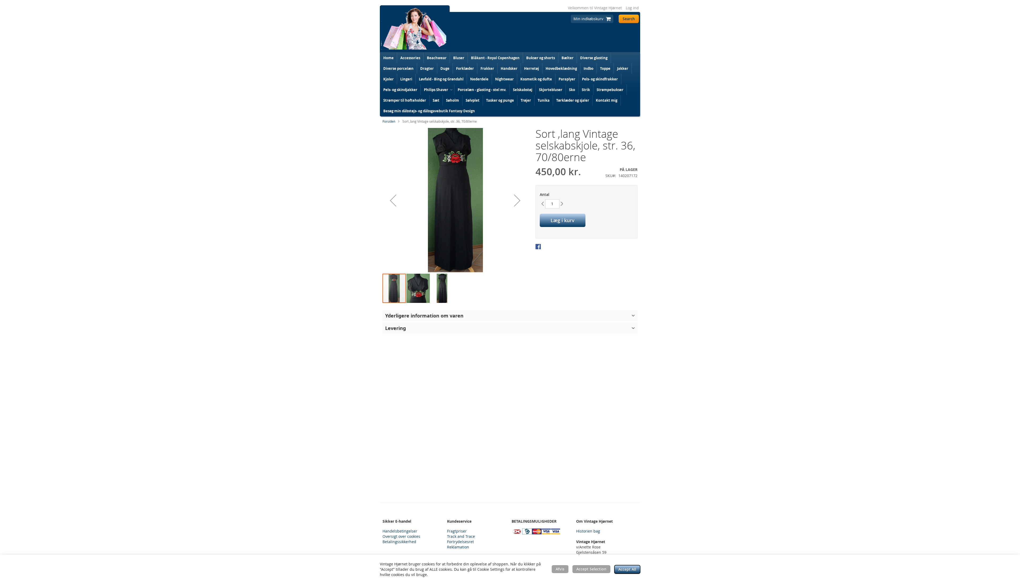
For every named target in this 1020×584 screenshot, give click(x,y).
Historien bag (588, 531)
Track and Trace (461, 536)
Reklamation (458, 546)
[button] (393, 200)
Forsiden (388, 121)
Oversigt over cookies (401, 536)
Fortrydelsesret (460, 541)
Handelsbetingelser (399, 531)
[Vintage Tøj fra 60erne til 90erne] (413, 29)
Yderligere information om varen (424, 315)
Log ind (632, 7)
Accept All (627, 569)
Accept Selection (591, 569)
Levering (395, 328)
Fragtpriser (457, 531)
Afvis (560, 569)
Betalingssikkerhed (399, 541)
